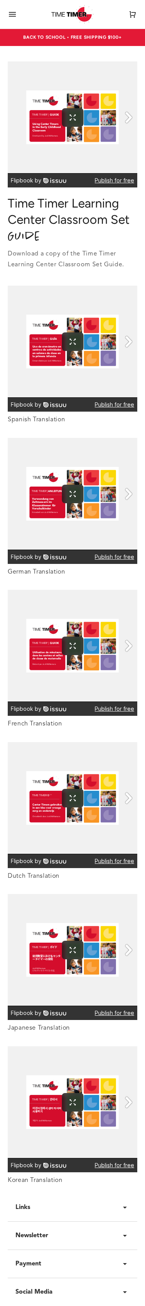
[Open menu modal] (12, 14)
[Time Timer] (72, 14)
